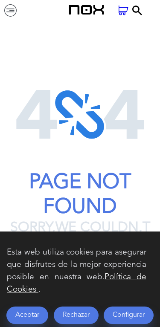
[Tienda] (123, 11)
